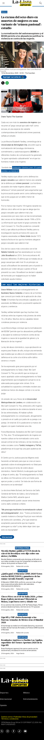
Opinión (3, 705)
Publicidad (18, 717)
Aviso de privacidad (29, 717)
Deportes (22, 571)
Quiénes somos (7, 717)
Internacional (7, 537)
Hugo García (20, 653)
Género (4, 12)
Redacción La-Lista (22, 566)
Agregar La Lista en (12, 77)
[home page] (22, 682)
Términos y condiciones (10, 719)
